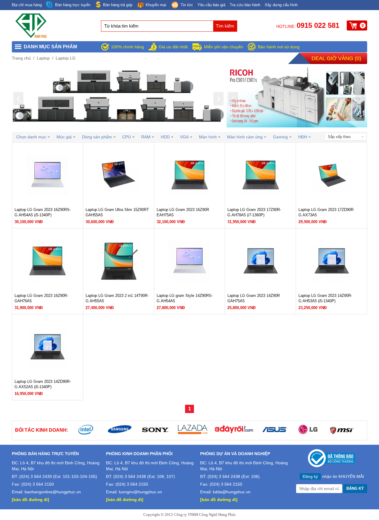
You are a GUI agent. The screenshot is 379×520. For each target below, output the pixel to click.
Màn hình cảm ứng (245, 137)
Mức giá (64, 137)
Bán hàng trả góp (117, 5)
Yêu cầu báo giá (211, 5)
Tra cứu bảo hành (245, 5)
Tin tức (187, 5)
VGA (184, 137)
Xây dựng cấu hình (281, 5)
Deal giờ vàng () (336, 58)
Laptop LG (66, 58)
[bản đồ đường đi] (30, 499)
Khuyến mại (156, 5)
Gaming (280, 137)
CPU (126, 137)
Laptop (43, 58)
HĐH (302, 137)
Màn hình (208, 137)
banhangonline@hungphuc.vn (53, 491)
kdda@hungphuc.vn (231, 491)
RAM (145, 137)
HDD (165, 137)
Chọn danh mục (31, 137)
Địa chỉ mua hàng (27, 5)
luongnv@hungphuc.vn (140, 491)
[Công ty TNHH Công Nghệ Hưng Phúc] (31, 36)
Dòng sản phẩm (97, 137)
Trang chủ (21, 58)
